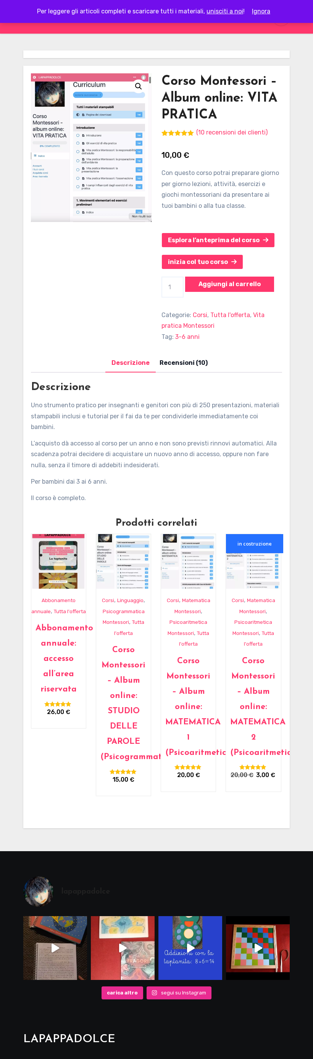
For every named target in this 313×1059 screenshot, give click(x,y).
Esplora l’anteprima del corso (215, 240)
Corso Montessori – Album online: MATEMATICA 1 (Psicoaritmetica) (200, 707)
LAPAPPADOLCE (69, 1039)
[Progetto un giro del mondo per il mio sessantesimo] (258, 948)
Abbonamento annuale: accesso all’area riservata (64, 658)
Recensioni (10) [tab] (184, 362)
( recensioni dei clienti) (232, 132)
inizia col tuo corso (199, 262)
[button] (138, 86)
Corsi (200, 315)
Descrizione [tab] (130, 362)
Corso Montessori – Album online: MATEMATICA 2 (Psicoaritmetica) (265, 707)
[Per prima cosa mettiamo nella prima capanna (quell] (190, 948)
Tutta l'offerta (230, 315)
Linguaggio (130, 600)
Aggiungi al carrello (229, 284)
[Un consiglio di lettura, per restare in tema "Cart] (123, 948)
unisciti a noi (225, 11)
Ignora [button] (261, 11)
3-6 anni (187, 336)
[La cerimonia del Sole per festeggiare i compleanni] (55, 948)
